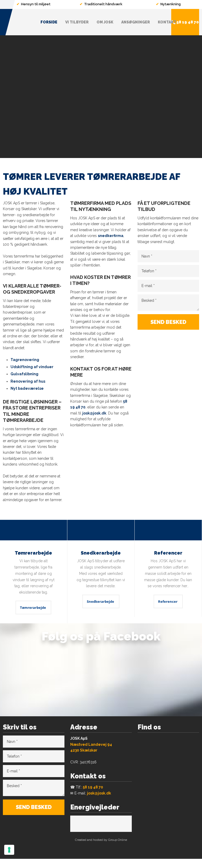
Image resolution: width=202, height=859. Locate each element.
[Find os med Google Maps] (168, 773)
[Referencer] (168, 530)
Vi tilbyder (77, 22)
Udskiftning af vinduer (32, 367)
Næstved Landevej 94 (91, 744)
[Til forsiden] (17, 22)
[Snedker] (100, 530)
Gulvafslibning (24, 374)
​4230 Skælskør (83, 750)
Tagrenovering (25, 360)
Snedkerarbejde (100, 601)
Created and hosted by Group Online (101, 840)
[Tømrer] (33, 530)
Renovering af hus (28, 381)
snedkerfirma (110, 236)
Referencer (168, 601)
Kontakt (167, 22)
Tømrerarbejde (33, 607)
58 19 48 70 (93, 787)
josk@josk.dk (94, 413)
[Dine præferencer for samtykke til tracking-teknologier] (9, 850)
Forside (49, 22)
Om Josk (105, 22)
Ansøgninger (135, 22)
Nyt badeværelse (27, 388)
